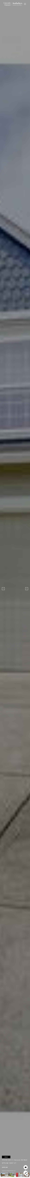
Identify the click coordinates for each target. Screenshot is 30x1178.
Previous (3, 588)
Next (26, 588)
